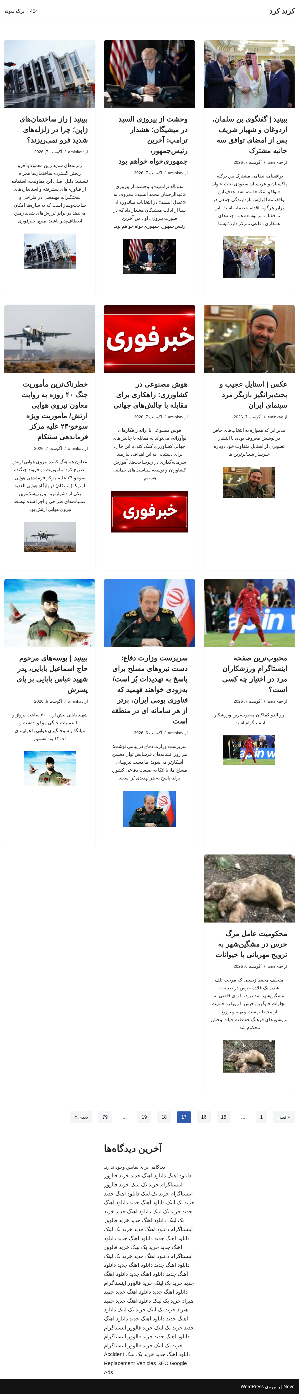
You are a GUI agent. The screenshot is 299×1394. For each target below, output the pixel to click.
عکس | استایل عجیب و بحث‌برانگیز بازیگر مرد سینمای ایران (253, 394)
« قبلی (283, 1117)
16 (203, 1117)
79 (105, 1117)
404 (34, 11)
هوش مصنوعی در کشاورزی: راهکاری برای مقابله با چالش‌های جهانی (151, 394)
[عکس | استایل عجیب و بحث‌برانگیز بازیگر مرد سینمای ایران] (249, 339)
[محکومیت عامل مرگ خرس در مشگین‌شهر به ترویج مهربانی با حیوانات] (249, 889)
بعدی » (81, 1117)
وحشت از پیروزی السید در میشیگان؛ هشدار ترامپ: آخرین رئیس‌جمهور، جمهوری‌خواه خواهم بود (153, 140)
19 (144, 1117)
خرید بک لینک (145, 1185)
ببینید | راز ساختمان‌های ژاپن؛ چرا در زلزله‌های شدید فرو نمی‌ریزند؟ (54, 129)
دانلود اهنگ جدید (148, 1176)
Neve (289, 1386)
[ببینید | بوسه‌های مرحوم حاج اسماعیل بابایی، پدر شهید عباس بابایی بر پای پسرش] (49, 613)
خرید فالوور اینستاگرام (128, 1283)
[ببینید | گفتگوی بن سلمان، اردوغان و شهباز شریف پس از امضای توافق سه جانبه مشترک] (249, 74)
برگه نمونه (14, 11)
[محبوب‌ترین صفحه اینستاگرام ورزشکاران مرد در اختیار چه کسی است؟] (249, 613)
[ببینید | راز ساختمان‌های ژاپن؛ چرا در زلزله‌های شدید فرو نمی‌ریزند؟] (49, 74)
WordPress (252, 1386)
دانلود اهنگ (179, 1176)
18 (164, 1117)
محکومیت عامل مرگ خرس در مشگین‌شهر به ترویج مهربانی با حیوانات (251, 944)
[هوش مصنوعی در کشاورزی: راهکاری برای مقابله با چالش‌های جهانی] (149, 339)
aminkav (275, 162)
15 (223, 1117)
